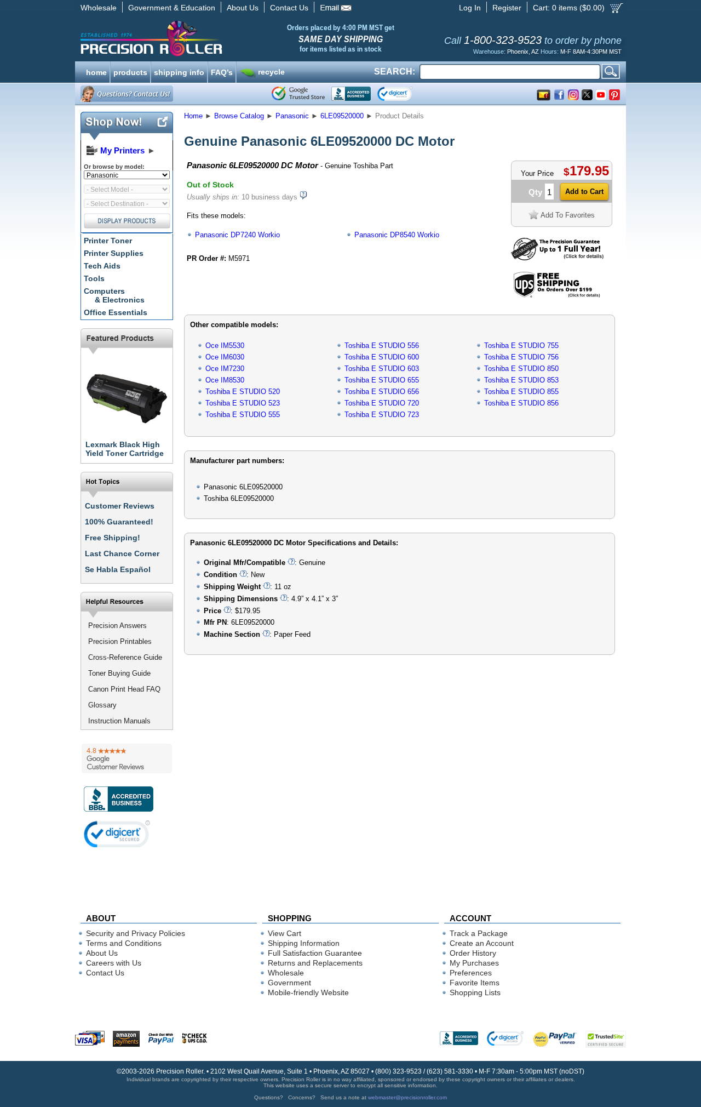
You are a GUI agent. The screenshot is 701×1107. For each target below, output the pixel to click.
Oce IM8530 (224, 380)
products (130, 71)
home (96, 71)
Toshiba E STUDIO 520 (242, 391)
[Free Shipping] (556, 296)
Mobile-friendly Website (308, 992)
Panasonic (292, 116)
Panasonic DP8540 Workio (396, 235)
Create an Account (482, 943)
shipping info (179, 71)
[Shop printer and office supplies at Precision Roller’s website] (208, 38)
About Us (242, 7)
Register (506, 7)
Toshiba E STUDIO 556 (381, 345)
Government (289, 982)
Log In (470, 7)
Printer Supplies (113, 253)
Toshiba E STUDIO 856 (521, 403)
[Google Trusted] (298, 94)
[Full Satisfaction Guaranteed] (557, 258)
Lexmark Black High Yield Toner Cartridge (124, 449)
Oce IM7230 (224, 368)
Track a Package (479, 933)
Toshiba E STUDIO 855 (521, 391)
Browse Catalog (239, 116)
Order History (473, 953)
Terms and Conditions (124, 943)
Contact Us (289, 7)
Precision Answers (117, 625)
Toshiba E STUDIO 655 (381, 380)
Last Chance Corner (122, 553)
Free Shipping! (112, 537)
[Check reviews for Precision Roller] (127, 758)
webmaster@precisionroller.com (407, 1097)
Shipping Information (304, 943)
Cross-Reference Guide (125, 657)
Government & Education (171, 7)
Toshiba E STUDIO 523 (242, 403)
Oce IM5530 (224, 345)
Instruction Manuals (119, 721)
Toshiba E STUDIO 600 (381, 357)
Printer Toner (108, 240)
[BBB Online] (351, 94)
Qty (535, 192)
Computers (114, 295)
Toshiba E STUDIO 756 (521, 357)
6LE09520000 (342, 116)
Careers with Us (113, 962)
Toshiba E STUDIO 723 (381, 414)
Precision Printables (120, 641)
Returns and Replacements (315, 962)
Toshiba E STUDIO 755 (521, 345)
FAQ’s (222, 71)
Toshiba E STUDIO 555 (242, 414)
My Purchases (474, 962)
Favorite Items (474, 982)
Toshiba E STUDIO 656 (381, 391)
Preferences (471, 972)
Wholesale (99, 7)
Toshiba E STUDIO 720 (381, 403)
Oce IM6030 (224, 357)
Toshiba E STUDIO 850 (521, 368)
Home (193, 116)
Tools (94, 278)
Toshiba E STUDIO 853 (521, 380)
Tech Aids (102, 265)
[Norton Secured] (403, 94)
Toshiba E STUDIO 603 (381, 368)
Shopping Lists (475, 992)
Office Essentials (115, 312)
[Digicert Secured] (117, 834)
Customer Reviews (119, 505)
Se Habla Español (118, 569)
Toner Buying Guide (119, 673)
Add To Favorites (568, 215)
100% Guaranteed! (119, 521)
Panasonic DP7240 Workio (237, 235)
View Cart (284, 933)
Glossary (102, 705)
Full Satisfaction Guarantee (315, 953)
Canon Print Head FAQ (124, 689)
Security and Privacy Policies (135, 933)
